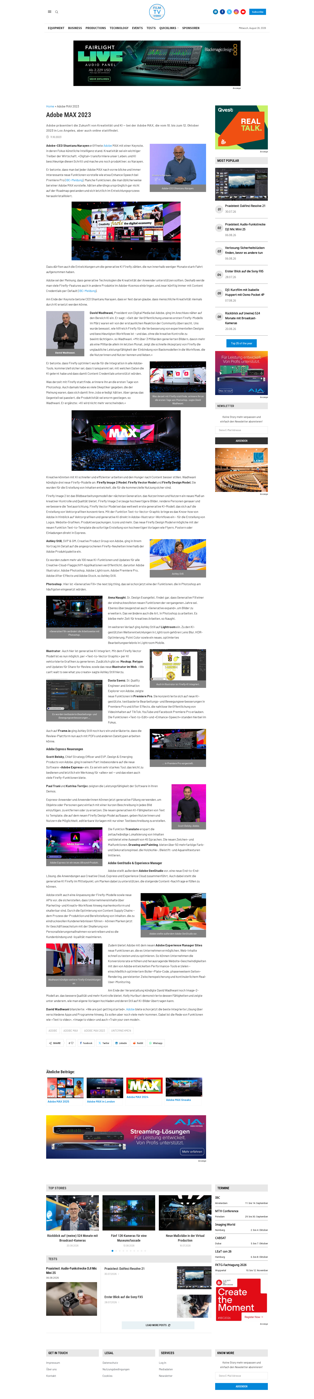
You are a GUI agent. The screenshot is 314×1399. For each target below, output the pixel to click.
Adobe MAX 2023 (94, 1030)
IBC (217, 1198)
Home (50, 106)
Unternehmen (121, 1030)
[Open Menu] (49, 11)
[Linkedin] (215, 11)
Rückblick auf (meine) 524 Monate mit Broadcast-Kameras (242, 318)
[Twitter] (229, 11)
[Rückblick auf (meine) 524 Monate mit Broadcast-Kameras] (72, 1212)
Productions (96, 28)
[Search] (57, 12)
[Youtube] (243, 11)
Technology (119, 28)
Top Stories (57, 1188)
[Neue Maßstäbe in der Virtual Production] (185, 1212)
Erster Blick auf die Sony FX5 (244, 271)
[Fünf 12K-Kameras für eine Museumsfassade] (128, 1212)
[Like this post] (72, 1043)
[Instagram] (236, 11)
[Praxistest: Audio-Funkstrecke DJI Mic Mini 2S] (71, 1299)
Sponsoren (191, 28)
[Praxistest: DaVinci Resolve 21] (194, 1277)
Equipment (56, 28)
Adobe (107, 145)
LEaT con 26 (223, 1251)
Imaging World (225, 1224)
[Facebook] (222, 11)
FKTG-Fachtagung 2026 (231, 1265)
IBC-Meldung (74, 180)
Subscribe (257, 11)
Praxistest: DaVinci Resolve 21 (245, 206)
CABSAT (220, 1238)
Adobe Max (70, 1030)
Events (137, 28)
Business (75, 28)
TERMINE (223, 1188)
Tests (151, 28)
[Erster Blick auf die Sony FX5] (194, 1306)
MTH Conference (226, 1211)
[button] (51, 1223)
